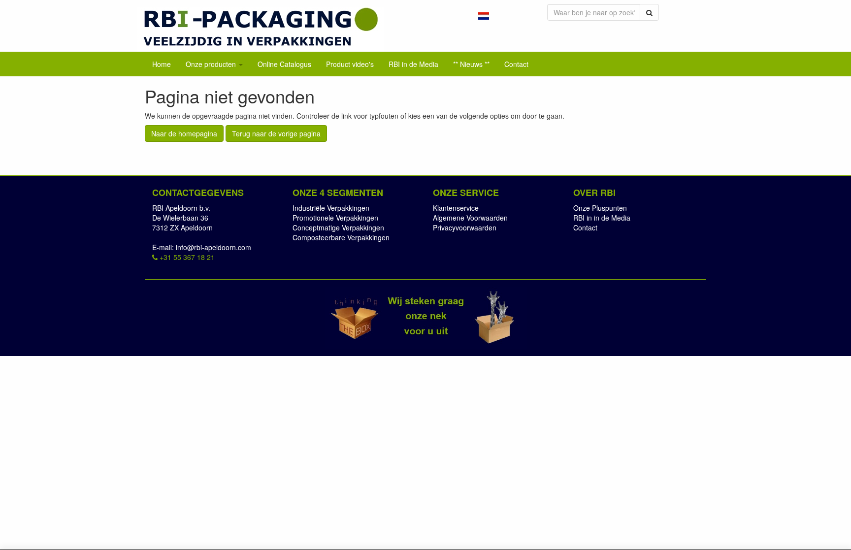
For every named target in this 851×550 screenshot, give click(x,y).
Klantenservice (456, 208)
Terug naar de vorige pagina (276, 133)
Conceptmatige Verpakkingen (338, 227)
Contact (585, 227)
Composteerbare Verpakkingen (341, 237)
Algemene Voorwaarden (470, 218)
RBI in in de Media (601, 218)
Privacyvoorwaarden (464, 227)
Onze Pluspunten (600, 208)
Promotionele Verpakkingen (335, 218)
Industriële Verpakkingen (331, 208)
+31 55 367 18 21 (186, 257)
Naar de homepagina (184, 133)
